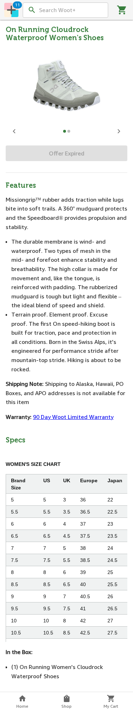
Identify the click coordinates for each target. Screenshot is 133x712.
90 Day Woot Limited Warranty (73, 416)
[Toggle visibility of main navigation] (11, 10)
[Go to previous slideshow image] (14, 131)
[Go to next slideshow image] (119, 131)
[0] (122, 10)
